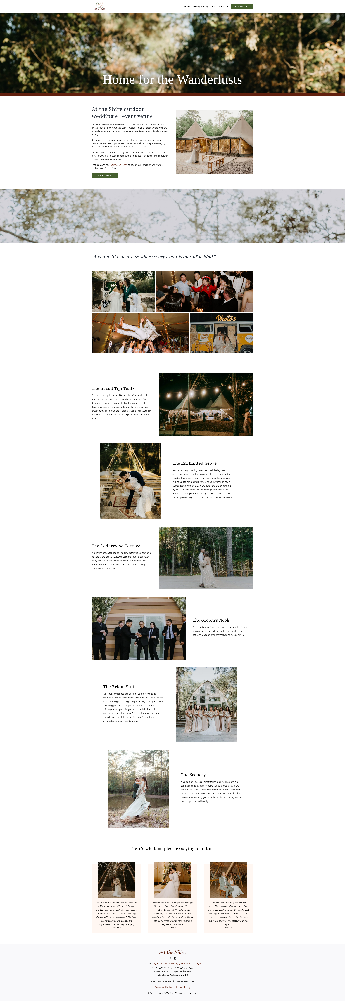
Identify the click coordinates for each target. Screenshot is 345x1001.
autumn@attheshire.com (178, 971)
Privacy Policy (183, 987)
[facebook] (170, 958)
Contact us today (118, 165)
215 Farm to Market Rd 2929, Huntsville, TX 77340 (177, 963)
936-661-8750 (166, 967)
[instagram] (175, 958)
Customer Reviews (164, 987)
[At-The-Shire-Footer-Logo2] (172, 950)
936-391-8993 (187, 967)
